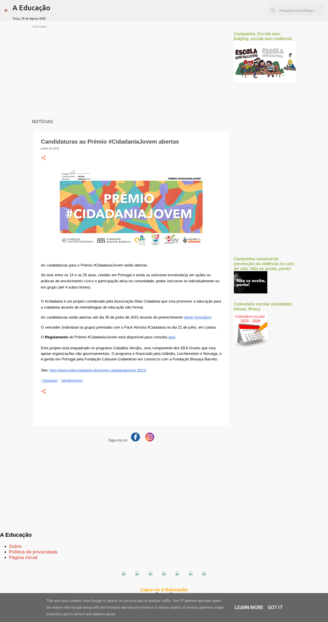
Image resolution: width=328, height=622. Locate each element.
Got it (275, 607)
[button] (43, 158)
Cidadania (50, 381)
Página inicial (23, 557)
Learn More (249, 607)
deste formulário (197, 317)
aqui (171, 337)
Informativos (72, 381)
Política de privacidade (33, 552)
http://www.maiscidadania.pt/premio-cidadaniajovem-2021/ (98, 370)
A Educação (31, 8)
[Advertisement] (131, 60)
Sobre (15, 546)
